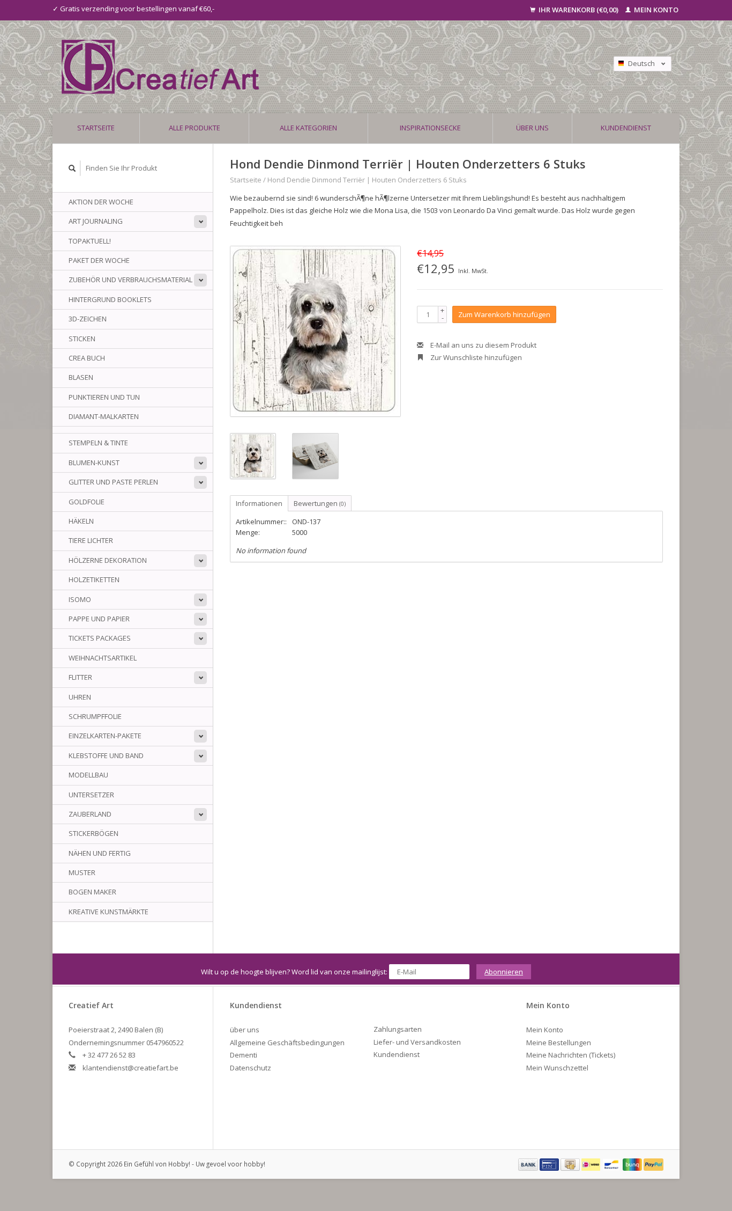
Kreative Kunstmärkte (108, 911)
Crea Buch (87, 358)
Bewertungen (320, 503)
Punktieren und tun (104, 397)
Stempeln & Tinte (98, 442)
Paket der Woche (99, 260)
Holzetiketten (94, 579)
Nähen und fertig (100, 853)
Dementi (243, 1055)
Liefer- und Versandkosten (417, 1042)
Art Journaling (96, 221)
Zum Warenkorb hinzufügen (504, 314)
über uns (532, 128)
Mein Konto (655, 9)
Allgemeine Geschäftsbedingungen (287, 1042)
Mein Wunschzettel (557, 1068)
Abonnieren (503, 972)
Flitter (80, 677)
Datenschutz (250, 1068)
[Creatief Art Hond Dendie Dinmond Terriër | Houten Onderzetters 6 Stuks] (315, 331)
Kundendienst (626, 128)
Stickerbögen (93, 833)
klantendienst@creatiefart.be (130, 1068)
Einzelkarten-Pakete (105, 735)
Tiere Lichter (91, 540)
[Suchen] (72, 168)
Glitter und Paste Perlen (113, 482)
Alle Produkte (194, 128)
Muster (82, 872)
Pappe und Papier (99, 618)
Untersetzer (91, 794)
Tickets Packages (100, 638)
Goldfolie (86, 502)
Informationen (259, 503)
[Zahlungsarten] (529, 1164)
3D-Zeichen (88, 319)
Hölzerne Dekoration (108, 560)
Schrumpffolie (95, 716)
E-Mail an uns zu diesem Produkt (482, 345)
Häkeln (81, 521)
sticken (82, 338)
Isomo (80, 599)
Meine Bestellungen (558, 1042)
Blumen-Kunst (94, 462)
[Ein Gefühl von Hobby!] (290, 66)
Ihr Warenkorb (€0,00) (578, 9)
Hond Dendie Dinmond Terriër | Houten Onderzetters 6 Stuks (367, 180)
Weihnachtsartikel (103, 658)
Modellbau (88, 775)
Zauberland (90, 814)
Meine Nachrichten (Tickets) (570, 1055)
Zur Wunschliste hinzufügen (475, 357)
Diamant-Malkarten (104, 416)
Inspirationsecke (430, 128)
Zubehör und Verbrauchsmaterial (130, 279)
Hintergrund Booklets (110, 299)
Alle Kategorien (308, 128)
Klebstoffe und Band (106, 755)
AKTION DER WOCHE (101, 202)
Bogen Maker (92, 892)
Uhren (80, 697)
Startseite (96, 128)
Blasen (81, 377)
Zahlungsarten (398, 1029)
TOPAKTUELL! (90, 241)
